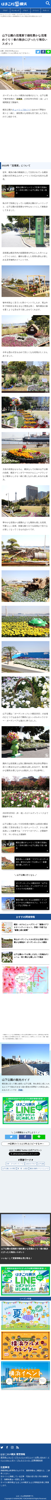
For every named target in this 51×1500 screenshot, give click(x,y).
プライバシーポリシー (24, 1457)
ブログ (5, 10)
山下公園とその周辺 (8, 1168)
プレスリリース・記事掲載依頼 (30, 1460)
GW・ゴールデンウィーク (15, 1163)
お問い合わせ (40, 1457)
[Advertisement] (25, 24)
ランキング (15, 10)
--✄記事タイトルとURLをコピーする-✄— (15, 53)
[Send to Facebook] (43, 52)
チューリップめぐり (21, 110)
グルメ (25, 10)
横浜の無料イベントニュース (39, 1168)
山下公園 (41, 1163)
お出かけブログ (31, 1163)
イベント (36, 10)
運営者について (7, 1457)
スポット (46, 10)
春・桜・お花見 (23, 1168)
